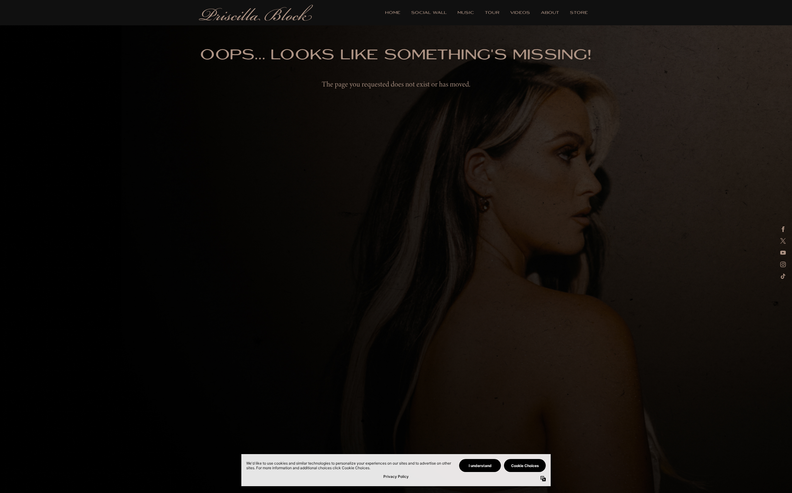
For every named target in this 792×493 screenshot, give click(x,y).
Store (579, 13)
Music (466, 13)
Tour (492, 13)
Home (393, 13)
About (550, 13)
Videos (520, 13)
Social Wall (429, 13)
